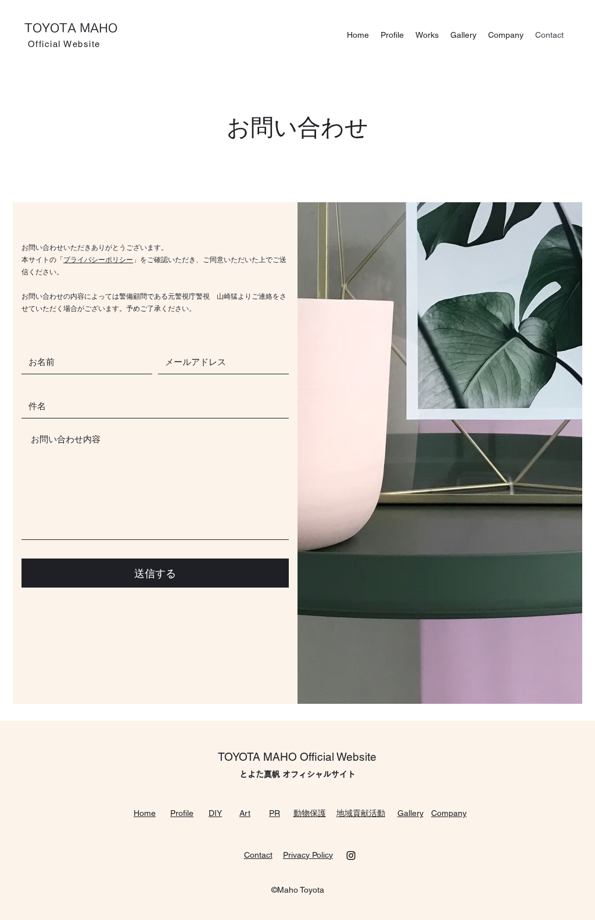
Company (449, 813)
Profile (181, 813)
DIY (215, 813)
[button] (427, 35)
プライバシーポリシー (98, 260)
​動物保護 (309, 813)
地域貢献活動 (360, 813)
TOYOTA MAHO (70, 28)
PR (274, 813)
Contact (258, 855)
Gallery (410, 813)
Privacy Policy (308, 855)
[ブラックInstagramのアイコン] (351, 855)
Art (244, 813)
